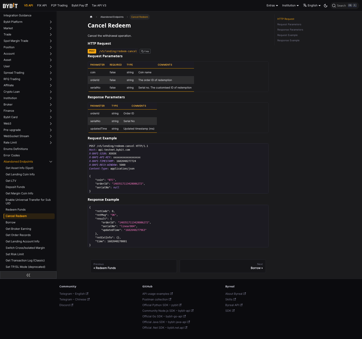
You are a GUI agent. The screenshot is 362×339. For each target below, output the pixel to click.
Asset (7, 60)
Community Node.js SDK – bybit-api (166, 310)
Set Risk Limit (15, 254)
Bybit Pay (78, 5)
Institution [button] (289, 5)
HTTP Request (285, 19)
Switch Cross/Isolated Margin (25, 248)
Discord (64, 305)
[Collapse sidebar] (28, 275)
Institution (10, 98)
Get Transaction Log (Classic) (25, 260)
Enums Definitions (16, 149)
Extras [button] (271, 5)
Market (8, 28)
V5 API (28, 5)
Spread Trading (14, 72)
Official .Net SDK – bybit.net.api (163, 327)
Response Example (288, 40)
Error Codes (12, 155)
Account (9, 53)
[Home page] (91, 17)
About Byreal (233, 293)
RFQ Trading (12, 79)
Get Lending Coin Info (20, 174)
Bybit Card (11, 117)
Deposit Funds (15, 187)
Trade (7, 34)
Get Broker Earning (18, 229)
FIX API (42, 5)
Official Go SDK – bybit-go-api (162, 316)
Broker (8, 104)
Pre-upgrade (12, 130)
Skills (228, 299)
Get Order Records (18, 235)
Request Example (287, 35)
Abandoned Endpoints (18, 161)
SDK (228, 310)
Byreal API (232, 305)
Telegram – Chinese (72, 299)
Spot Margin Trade (16, 41)
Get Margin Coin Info (19, 193)
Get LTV (11, 180)
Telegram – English (72, 293)
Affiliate (9, 85)
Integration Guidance (17, 15)
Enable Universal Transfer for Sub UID (28, 201)
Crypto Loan (12, 91)
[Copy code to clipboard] (264, 148)
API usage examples (155, 293)
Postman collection (155, 299)
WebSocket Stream (16, 136)
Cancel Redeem (16, 216)
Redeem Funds (16, 209)
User (7, 66)
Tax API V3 (99, 5)
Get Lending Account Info (22, 241)
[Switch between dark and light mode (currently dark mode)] (325, 5)
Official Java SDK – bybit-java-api (164, 322)
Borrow (10, 222)
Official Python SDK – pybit (160, 305)
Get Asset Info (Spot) (19, 168)
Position (9, 47)
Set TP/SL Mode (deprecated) (25, 267)
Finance (9, 110)
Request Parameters (289, 24)
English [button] (313, 5)
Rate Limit (10, 142)
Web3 (7, 123)
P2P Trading (59, 5)
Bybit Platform (13, 22)
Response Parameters (290, 29)
